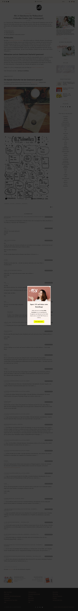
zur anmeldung (39, 321)
